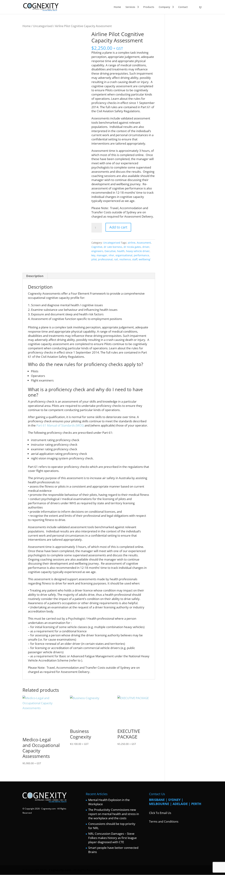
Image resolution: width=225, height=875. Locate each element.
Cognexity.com (48, 808)
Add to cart (118, 227)
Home (117, 7)
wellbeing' (145, 259)
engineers (97, 251)
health (121, 251)
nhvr (111, 255)
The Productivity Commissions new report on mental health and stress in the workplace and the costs (113, 814)
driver (145, 247)
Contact (183, 7)
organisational (123, 255)
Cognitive (96, 247)
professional (105, 259)
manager (102, 255)
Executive (110, 251)
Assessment (144, 242)
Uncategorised (43, 26)
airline (131, 242)
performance (141, 255)
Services (130, 7)
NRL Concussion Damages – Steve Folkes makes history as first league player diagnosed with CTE (112, 838)
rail (116, 259)
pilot (94, 259)
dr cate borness (113, 247)
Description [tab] (34, 276)
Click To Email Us (160, 813)
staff (134, 259)
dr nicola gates (132, 247)
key (93, 255)
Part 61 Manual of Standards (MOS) (60, 425)
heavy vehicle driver (138, 251)
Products (148, 7)
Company (164, 7)
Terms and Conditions (163, 821)
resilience (125, 259)
